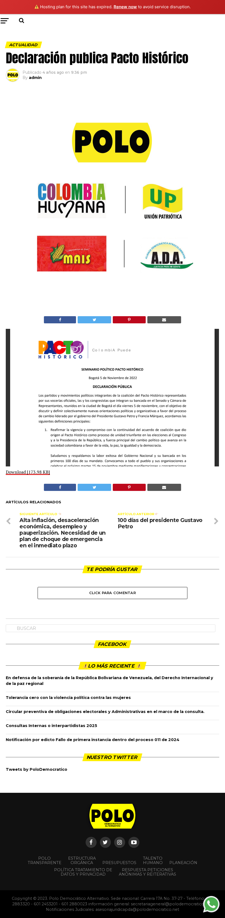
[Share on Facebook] (60, 319)
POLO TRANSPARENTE (44, 860)
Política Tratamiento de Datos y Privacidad (83, 872)
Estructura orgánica (82, 860)
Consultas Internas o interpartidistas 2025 (51, 725)
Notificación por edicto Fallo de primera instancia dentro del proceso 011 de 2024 (92, 739)
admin (35, 77)
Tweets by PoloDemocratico (36, 769)
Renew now (125, 6)
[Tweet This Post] (94, 319)
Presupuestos (119, 862)
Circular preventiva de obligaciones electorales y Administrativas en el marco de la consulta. (105, 711)
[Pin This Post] (129, 319)
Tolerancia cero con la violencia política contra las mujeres (68, 697)
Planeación (183, 862)
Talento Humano (153, 860)
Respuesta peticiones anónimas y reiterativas (147, 872)
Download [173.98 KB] (28, 472)
